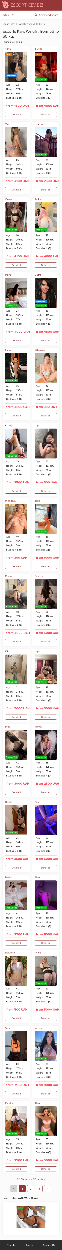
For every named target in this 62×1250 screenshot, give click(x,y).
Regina (8, 802)
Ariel (37, 802)
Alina (37, 877)
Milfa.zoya (10, 500)
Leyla (37, 425)
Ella (7, 651)
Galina (38, 275)
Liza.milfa (10, 952)
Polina (8, 275)
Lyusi (8, 726)
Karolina (9, 1103)
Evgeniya (39, 124)
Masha (8, 576)
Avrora (38, 952)
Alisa (39, 49)
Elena (8, 350)
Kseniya (9, 425)
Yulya (8, 49)
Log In (29, 1245)
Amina (38, 199)
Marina (38, 726)
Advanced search (49, 15)
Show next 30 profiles (33, 1179)
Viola (7, 124)
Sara (7, 1028)
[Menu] (57, 5)
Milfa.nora (40, 350)
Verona (8, 199)
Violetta (38, 1028)
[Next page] (47, 1188)
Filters (6, 14)
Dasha (8, 877)
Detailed (16, 114)
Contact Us (49, 1245)
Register (11, 1245)
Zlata (37, 500)
